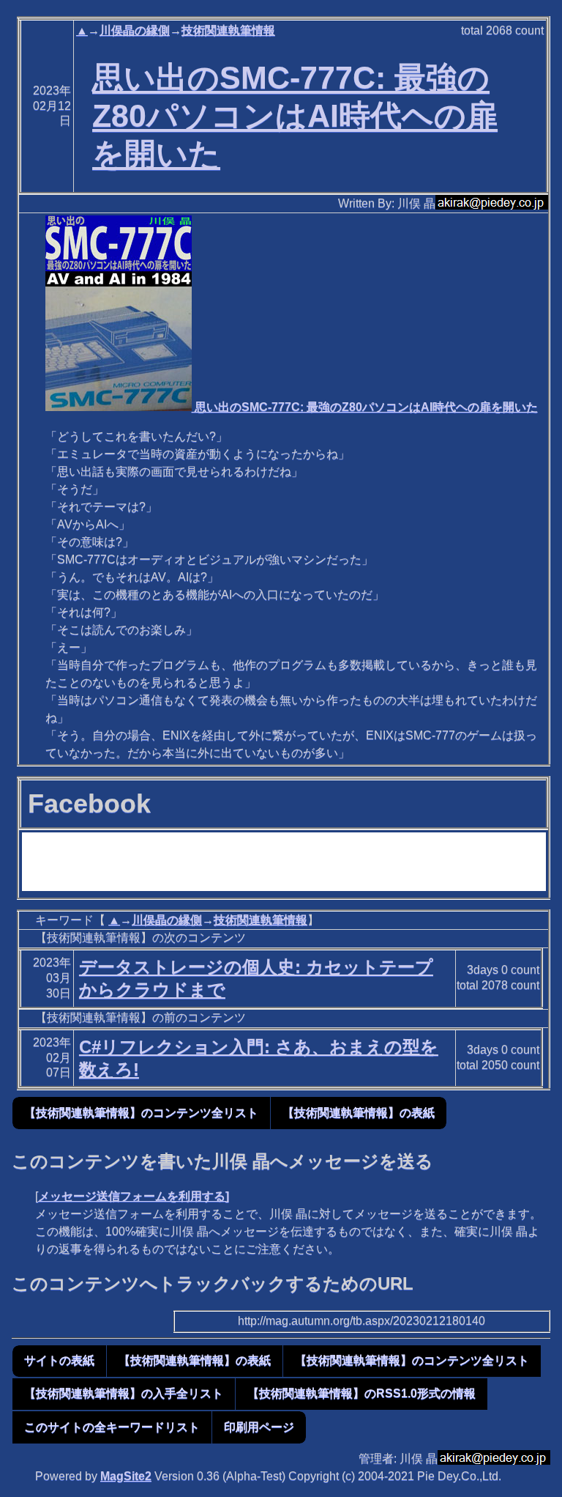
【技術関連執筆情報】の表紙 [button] (358, 1112)
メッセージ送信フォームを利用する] (133, 1196)
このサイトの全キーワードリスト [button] (112, 1427)
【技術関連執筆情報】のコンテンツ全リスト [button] (141, 1112)
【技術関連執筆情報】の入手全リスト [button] (123, 1393)
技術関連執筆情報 (228, 30)
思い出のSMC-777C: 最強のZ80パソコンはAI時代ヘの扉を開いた (295, 115)
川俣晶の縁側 (135, 30)
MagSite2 (125, 1476)
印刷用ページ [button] (259, 1427)
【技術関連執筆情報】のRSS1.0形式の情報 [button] (361, 1393)
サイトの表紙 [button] (59, 1360)
